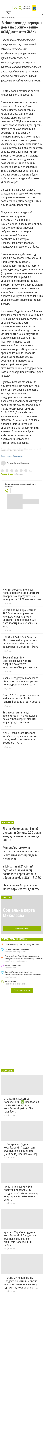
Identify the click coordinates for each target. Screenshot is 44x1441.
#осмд (9, 456)
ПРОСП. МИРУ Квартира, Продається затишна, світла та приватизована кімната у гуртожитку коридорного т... (21, 1282)
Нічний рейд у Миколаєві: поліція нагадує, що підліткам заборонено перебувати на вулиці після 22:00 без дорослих (22, 594)
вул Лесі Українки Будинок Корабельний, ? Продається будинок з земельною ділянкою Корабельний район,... (20, 1239)
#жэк (3, 456)
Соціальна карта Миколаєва (19, 912)
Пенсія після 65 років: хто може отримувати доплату (21, 887)
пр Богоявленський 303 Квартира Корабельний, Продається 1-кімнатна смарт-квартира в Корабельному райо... (22, 1193)
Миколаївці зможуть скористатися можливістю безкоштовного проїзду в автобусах (21, 853)
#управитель (18, 456)
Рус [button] (8, 13)
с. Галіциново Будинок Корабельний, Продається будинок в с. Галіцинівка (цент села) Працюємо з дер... (22, 1149)
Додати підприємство (22, 990)
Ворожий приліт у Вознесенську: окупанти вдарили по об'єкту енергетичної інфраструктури (20, 662)
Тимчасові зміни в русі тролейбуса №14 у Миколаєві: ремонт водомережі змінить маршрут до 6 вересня (20, 717)
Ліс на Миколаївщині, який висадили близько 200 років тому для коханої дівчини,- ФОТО (22, 834)
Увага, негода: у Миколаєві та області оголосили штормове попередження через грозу (20, 681)
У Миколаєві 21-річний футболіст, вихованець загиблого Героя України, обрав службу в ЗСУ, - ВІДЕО (22, 872)
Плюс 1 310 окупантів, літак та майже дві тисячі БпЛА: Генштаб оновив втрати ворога (21, 698)
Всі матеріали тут (22, 929)
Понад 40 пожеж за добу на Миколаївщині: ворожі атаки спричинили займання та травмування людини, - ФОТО (20, 641)
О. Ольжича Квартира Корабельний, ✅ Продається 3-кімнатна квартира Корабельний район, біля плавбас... (21, 1105)
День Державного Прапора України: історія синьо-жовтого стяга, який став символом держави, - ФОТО (21, 737)
